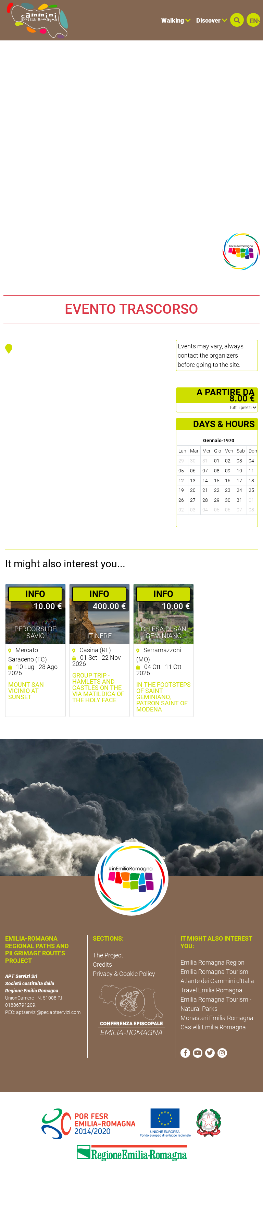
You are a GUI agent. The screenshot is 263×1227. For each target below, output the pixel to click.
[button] (237, 20)
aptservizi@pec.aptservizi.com (48, 1012)
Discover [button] (209, 20)
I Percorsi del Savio (35, 632)
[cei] (131, 1010)
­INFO (35, 594)
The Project (108, 955)
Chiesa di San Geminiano (163, 632)
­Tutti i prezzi (241, 407)
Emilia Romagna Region (212, 962)
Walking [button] (173, 20)
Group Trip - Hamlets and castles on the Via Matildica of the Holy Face (98, 687)
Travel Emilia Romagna (211, 990)
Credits (102, 964)
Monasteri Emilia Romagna (216, 1017)
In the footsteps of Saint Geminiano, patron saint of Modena (163, 697)
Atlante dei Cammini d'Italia (217, 980)
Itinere (99, 636)
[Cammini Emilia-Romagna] (34, 20)
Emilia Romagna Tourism (214, 971)
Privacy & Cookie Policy (124, 973)
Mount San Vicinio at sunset (26, 691)
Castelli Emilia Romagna (213, 1027)
